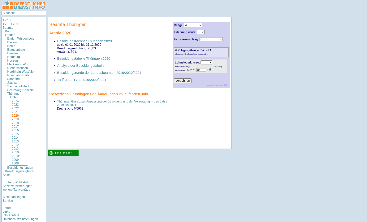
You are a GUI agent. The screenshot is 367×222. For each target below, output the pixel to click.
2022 (15, 108)
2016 (15, 130)
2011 (15, 148)
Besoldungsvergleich (19, 171)
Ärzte (6, 174)
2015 (15, 134)
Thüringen (14, 93)
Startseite (9, 13)
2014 (15, 137)
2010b (16, 152)
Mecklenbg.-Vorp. (19, 64)
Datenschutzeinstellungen (20, 219)
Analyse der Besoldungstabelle (80, 65)
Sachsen (13, 82)
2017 (15, 126)
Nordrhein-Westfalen (21, 71)
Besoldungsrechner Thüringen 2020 (84, 41)
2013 (15, 141)
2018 (15, 123)
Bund (8, 31)
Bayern (12, 42)
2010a (16, 156)
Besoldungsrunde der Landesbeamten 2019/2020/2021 (99, 73)
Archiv (14, 97)
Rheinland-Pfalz (18, 75)
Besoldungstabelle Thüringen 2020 (83, 58)
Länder (10, 35)
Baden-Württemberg (21, 38)
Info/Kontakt (11, 215)
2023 (15, 104)
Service (8, 200)
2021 (15, 112)
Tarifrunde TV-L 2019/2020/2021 (81, 80)
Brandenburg (16, 49)
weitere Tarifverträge (16, 189)
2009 (15, 159)
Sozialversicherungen (17, 186)
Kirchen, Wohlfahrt (15, 182)
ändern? (217, 66)
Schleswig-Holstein (20, 90)
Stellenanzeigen (14, 196)
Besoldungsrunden (20, 167)
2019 (15, 119)
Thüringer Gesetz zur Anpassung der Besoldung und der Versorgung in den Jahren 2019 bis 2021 (113, 103)
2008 (15, 163)
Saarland (13, 79)
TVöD (7, 20)
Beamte (8, 27)
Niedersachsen (17, 68)
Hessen (12, 60)
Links (6, 211)
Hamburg (13, 57)
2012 (15, 145)
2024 (15, 101)
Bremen (12, 53)
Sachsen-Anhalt (18, 86)
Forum (7, 208)
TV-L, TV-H (10, 24)
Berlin (11, 46)
